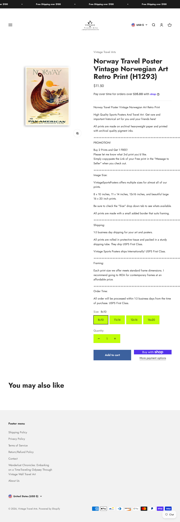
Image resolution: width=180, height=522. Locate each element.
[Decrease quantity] (99, 338)
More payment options (153, 358)
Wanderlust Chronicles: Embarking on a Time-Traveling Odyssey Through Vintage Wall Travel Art (30, 469)
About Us (13, 481)
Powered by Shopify (49, 508)
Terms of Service (18, 445)
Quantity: (99, 331)
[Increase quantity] (115, 338)
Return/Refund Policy (21, 452)
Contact (13, 459)
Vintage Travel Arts (105, 52)
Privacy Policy (16, 439)
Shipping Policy (17, 432)
